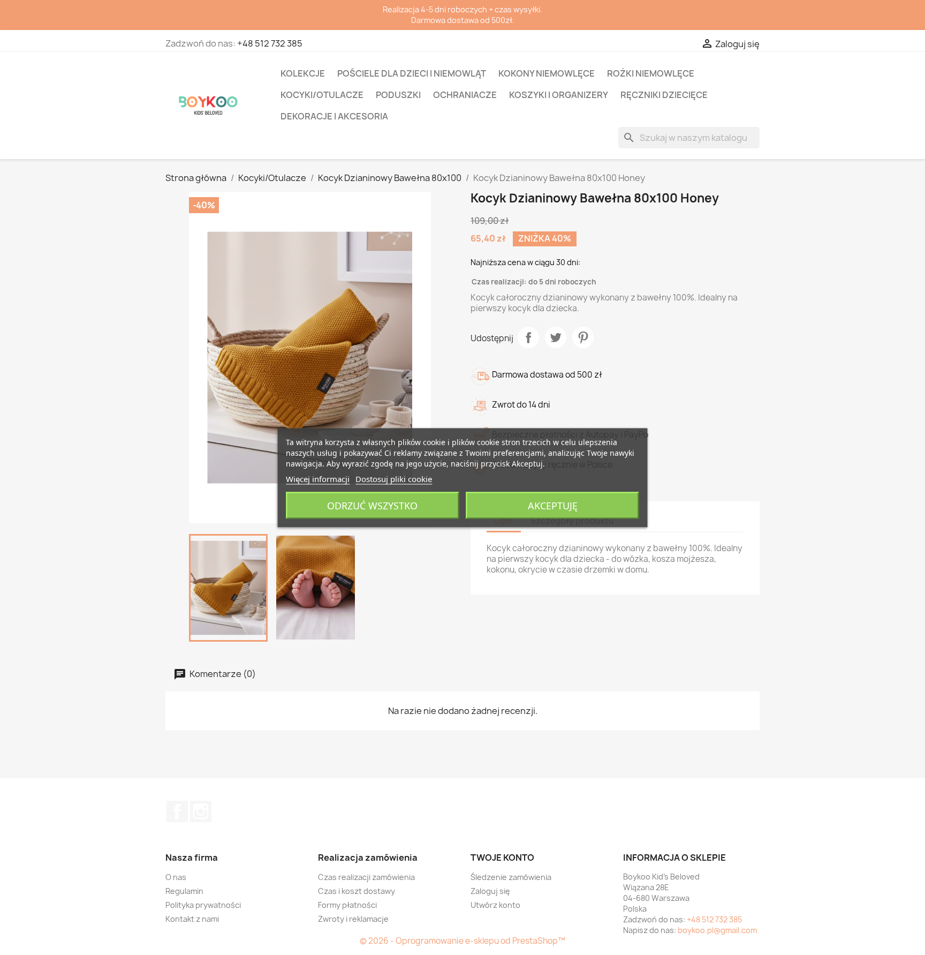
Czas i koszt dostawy (356, 891)
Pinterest (583, 337)
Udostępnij (528, 337)
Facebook (177, 811)
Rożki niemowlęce (650, 73)
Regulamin (184, 891)
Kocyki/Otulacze (321, 95)
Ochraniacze (465, 95)
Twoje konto (502, 857)
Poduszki (398, 95)
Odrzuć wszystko (372, 505)
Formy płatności (347, 905)
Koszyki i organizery (558, 95)
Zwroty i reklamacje (353, 919)
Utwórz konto (495, 905)
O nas (175, 877)
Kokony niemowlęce (546, 73)
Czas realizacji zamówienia (366, 877)
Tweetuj (555, 337)
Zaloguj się (490, 891)
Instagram (200, 811)
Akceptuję (553, 505)
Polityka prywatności (203, 905)
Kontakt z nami (192, 919)
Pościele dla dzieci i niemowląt (411, 73)
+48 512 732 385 (269, 43)
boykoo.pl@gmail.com (717, 930)
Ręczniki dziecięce (664, 95)
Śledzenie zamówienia (511, 877)
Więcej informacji (318, 478)
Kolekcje (302, 73)
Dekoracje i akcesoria (334, 116)
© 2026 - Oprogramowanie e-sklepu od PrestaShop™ (462, 940)
